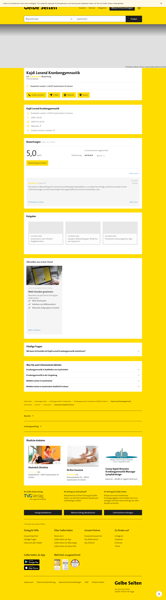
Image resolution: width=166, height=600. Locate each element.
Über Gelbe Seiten (63, 530)
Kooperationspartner (93, 536)
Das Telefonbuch (91, 539)
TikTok (117, 546)
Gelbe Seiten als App (62, 539)
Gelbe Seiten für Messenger (65, 543)
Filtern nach (133, 173)
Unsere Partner (92, 530)
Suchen (82, 7)
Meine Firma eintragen (122, 7)
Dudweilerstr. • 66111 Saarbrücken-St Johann (43, 472)
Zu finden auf (122, 530)
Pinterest (118, 543)
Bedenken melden (37, 202)
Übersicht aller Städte (33, 543)
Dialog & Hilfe (31, 530)
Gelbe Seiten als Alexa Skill (65, 546)
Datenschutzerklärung (46, 582)
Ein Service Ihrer (124, 590)
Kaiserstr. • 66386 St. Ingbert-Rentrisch (121, 473)
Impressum (28, 582)
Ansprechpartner (31, 536)
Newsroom (59, 536)
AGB (86, 582)
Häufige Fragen (30, 539)
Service (92, 7)
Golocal (41, 183)
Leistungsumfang (31, 426)
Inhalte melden (98, 582)
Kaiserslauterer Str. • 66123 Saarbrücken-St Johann (78, 474)
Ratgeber (102, 7)
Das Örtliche (89, 543)
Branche (27, 416)
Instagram (119, 536)
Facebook (119, 539)
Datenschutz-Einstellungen (70, 582)
